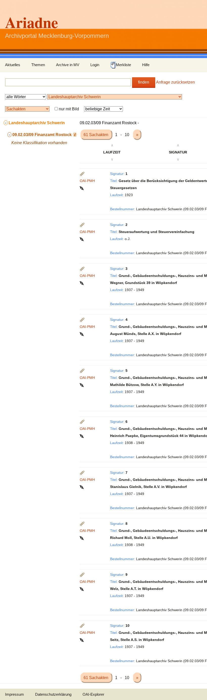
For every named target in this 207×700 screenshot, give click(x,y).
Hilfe (145, 65)
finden (143, 82)
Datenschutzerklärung (53, 694)
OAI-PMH (87, 181)
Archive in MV (67, 65)
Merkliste (123, 65)
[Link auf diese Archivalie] (82, 188)
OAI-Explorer (93, 694)
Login (94, 65)
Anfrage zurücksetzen (175, 82)
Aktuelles (12, 65)
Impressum (14, 694)
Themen (38, 65)
